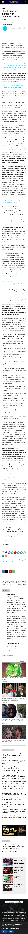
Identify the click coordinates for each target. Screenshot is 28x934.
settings (17, 928)
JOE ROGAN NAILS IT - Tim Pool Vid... (18, 885)
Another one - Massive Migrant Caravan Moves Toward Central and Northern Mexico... (19, 860)
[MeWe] (3, 555)
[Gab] (12, 552)
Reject (11, 931)
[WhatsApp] (13, 571)
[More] (6, 555)
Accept (4, 931)
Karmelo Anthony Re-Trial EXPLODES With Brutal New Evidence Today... (19, 869)
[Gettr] (15, 552)
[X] (6, 552)
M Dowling (5, 22)
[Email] (21, 552)
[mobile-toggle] (2, 2)
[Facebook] (3, 552)
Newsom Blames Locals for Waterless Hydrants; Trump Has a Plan (20, 582)
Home (3, 5)
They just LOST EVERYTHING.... (17, 876)
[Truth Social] (9, 552)
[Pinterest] (10, 571)
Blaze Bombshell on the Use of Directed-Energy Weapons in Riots (8, 582)
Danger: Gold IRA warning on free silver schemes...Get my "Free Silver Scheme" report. (14, 284)
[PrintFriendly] (24, 552)
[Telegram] (18, 552)
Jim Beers (4, 540)
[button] (26, 2)
